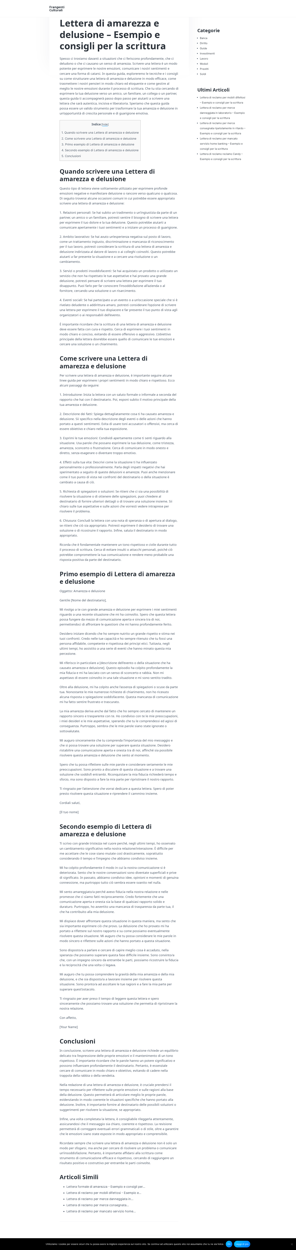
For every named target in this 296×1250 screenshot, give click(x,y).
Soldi (203, 74)
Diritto (203, 43)
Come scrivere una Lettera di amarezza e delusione (98, 138)
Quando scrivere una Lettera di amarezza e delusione (100, 132)
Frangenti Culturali (56, 8)
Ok (229, 1244)
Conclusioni (71, 156)
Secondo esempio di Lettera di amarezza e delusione (100, 150)
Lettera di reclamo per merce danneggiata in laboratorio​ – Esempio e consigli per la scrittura (222, 113)
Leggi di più (242, 1244)
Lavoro (204, 58)
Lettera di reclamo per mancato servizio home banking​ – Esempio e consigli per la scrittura (221, 143)
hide (105, 124)
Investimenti (207, 53)
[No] (291, 1244)
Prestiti (204, 68)
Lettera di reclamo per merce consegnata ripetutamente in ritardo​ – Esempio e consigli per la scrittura (222, 128)
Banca (203, 38)
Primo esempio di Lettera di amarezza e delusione (97, 144)
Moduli (204, 63)
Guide (203, 48)
